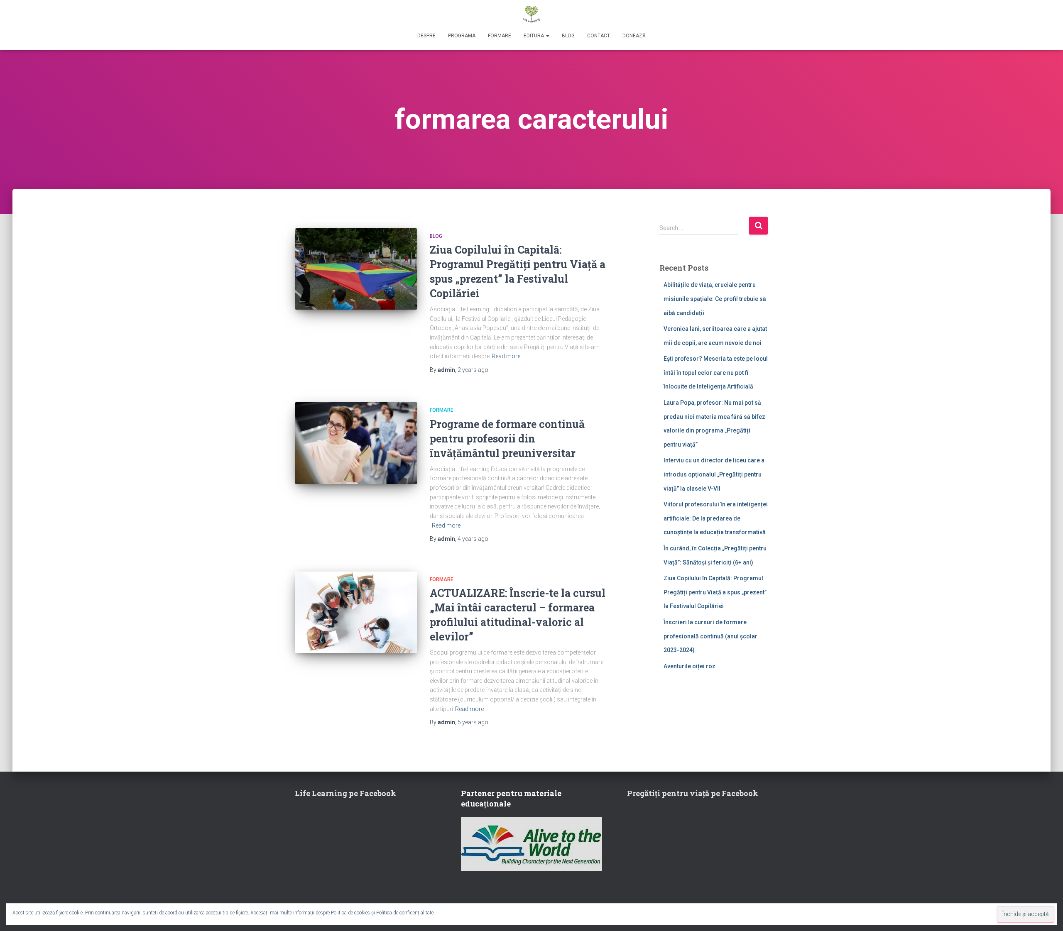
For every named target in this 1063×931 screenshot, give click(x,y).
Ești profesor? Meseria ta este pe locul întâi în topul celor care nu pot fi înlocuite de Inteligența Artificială (716, 372)
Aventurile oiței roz (689, 666)
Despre (426, 36)
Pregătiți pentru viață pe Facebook (692, 793)
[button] (547, 36)
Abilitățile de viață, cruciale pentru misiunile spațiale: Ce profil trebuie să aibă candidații (715, 298)
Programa (461, 36)
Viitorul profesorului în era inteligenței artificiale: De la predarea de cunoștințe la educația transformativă (716, 518)
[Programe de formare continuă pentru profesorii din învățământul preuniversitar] (356, 443)
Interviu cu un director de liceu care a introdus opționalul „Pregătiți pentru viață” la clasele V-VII (714, 474)
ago (473, 370)
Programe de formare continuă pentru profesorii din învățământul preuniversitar (507, 438)
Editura (534, 36)
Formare (499, 36)
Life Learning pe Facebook (345, 793)
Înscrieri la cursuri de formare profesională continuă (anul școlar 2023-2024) (710, 636)
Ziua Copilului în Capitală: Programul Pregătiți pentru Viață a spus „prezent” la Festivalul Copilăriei (715, 592)
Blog (568, 36)
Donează (634, 36)
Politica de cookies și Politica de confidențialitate (382, 913)
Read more (506, 356)
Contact (598, 36)
